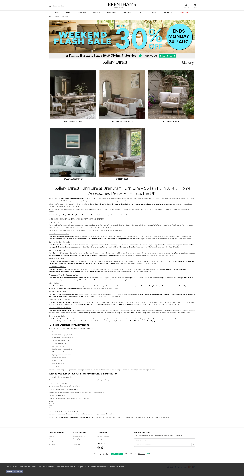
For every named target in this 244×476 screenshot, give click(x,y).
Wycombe (52, 275)
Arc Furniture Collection (57, 267)
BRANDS (153, 12)
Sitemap (100, 439)
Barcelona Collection (56, 258)
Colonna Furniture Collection (59, 299)
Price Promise (53, 442)
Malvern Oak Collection (57, 291)
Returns (75, 442)
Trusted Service (54, 411)
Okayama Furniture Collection (60, 308)
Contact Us (52, 439)
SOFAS (57, 12)
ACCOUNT (186, 7)
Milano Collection (55, 283)
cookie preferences (118, 467)
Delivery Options (78, 439)
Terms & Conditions (79, 436)
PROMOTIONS (184, 12)
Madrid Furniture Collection (59, 250)
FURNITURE (82, 12)
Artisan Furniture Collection (59, 234)
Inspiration (52, 444)
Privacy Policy (77, 444)
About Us (51, 436)
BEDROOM (96, 12)
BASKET (195, 7)
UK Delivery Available (57, 395)
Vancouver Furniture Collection (60, 222)
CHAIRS (68, 12)
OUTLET (140, 12)
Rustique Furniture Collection (60, 242)
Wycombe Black (64, 275)
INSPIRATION (167, 12)
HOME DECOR (111, 12)
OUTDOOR (127, 12)
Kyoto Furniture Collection (58, 316)
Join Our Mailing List (103, 436)
